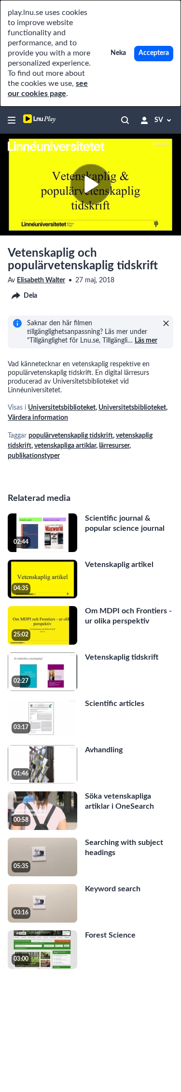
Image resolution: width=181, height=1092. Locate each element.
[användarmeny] (144, 120)
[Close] (166, 323)
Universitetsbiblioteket (62, 407)
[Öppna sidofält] (11, 120)
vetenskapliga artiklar (65, 445)
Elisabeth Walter (41, 280)
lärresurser (114, 445)
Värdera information (38, 418)
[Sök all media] (125, 120)
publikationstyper (34, 456)
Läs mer (146, 340)
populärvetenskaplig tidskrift (70, 435)
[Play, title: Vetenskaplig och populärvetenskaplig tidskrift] (90, 184)
